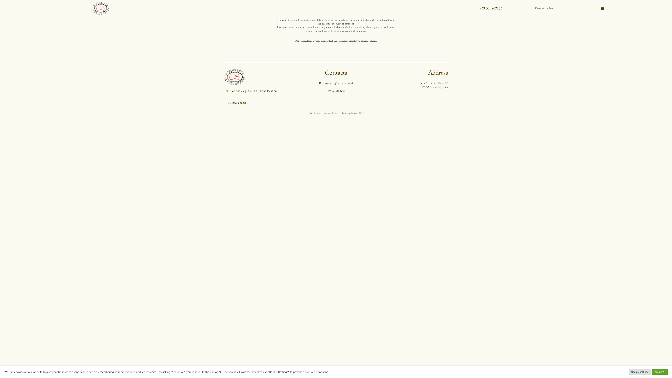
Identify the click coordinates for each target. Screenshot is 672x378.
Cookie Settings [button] (640, 371)
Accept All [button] (660, 371)
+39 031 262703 (491, 8)
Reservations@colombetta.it (336, 83)
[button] (602, 8)
